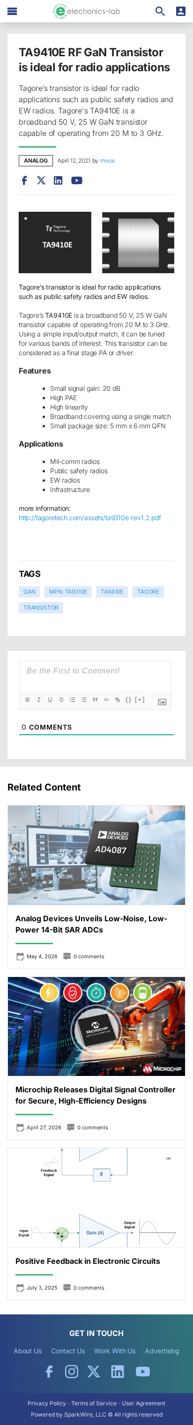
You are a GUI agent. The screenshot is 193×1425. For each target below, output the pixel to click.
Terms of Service (94, 1403)
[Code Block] (106, 699)
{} (129, 699)
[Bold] (27, 699)
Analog (36, 160)
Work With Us (114, 1351)
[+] (140, 699)
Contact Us (68, 1351)
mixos (107, 160)
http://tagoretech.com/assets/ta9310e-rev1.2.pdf (90, 518)
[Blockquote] (95, 699)
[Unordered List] (83, 699)
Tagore (148, 591)
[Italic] (39, 699)
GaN (29, 591)
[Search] (160, 11)
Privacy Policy (47, 1403)
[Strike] (61, 699)
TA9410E (112, 591)
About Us (28, 1351)
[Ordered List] (72, 699)
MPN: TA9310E (68, 591)
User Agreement (143, 1403)
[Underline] (50, 699)
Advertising (162, 1351)
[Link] (117, 699)
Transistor (41, 607)
